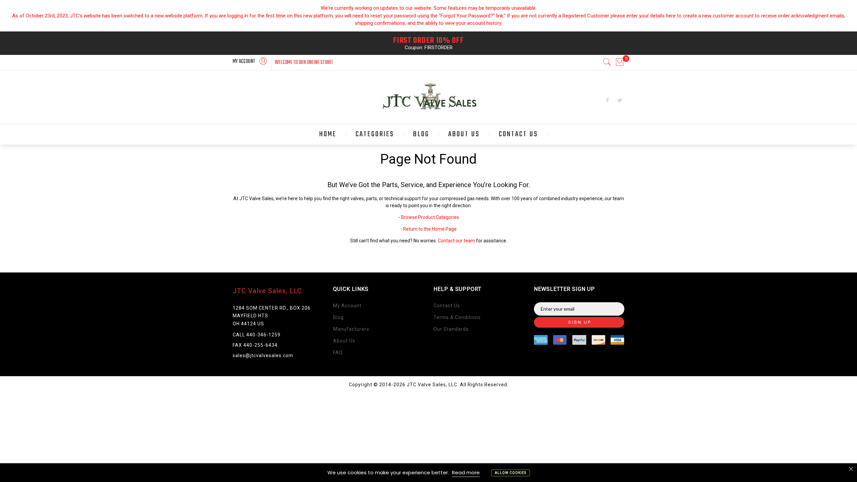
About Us (344, 340)
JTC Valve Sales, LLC (267, 291)
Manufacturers (351, 329)
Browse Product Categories (430, 217)
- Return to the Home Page (428, 229)
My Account (347, 305)
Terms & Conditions (457, 317)
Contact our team (456, 240)
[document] (428, 472)
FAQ (338, 352)
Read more (466, 472)
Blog (338, 317)
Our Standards (451, 329)
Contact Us (447, 305)
